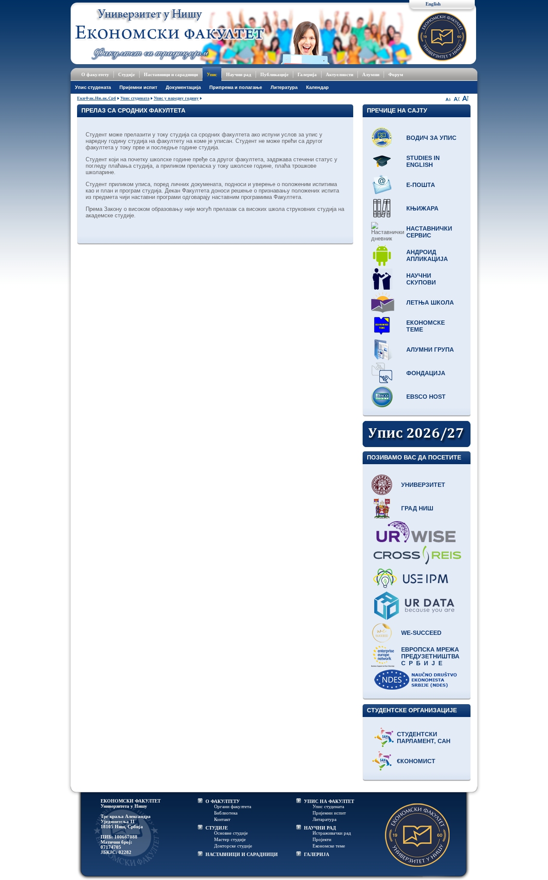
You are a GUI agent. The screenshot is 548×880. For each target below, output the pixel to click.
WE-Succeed (421, 632)
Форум (395, 74)
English (433, 3)
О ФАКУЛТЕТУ (223, 801)
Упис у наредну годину (176, 98)
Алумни (370, 74)
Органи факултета (232, 806)
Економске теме (425, 326)
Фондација (425, 373)
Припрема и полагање (235, 87)
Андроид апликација (427, 255)
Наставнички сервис (429, 232)
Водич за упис (431, 137)
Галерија (307, 74)
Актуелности (339, 74)
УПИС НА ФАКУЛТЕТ (329, 801)
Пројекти (322, 839)
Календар (317, 87)
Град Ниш (417, 508)
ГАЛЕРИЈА (316, 854)
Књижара (422, 208)
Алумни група (430, 349)
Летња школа (430, 302)
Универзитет (423, 484)
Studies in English (423, 161)
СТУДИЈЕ (217, 827)
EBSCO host (426, 396)
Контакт (222, 819)
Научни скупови (421, 279)
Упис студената (93, 87)
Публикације (274, 74)
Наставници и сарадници (171, 74)
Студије (126, 74)
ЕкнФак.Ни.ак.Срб (96, 98)
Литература (284, 87)
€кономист (416, 761)
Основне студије (231, 833)
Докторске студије (233, 845)
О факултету (95, 74)
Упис (212, 74)
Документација (183, 87)
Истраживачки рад (332, 833)
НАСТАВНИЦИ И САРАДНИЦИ (242, 854)
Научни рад (238, 74)
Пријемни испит (138, 87)
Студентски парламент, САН (423, 737)
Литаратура (325, 819)
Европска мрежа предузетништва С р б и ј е (430, 656)
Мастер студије (230, 839)
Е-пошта (420, 184)
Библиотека (226, 812)
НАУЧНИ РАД (320, 827)
